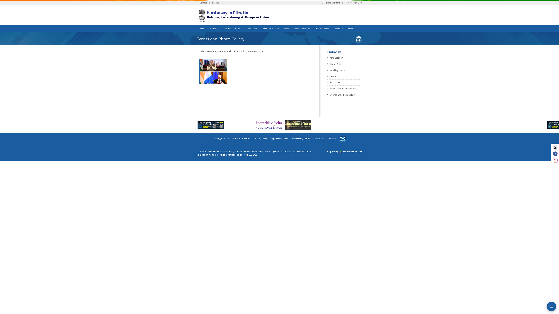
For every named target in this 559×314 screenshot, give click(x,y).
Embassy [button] (213, 28)
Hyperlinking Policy (279, 138)
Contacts (334, 76)
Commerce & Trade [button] (270, 28)
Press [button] (286, 28)
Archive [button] (351, 28)
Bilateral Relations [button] (302, 28)
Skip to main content (331, 2)
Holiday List (336, 82)
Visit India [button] (226, 28)
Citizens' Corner (322, 28)
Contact (203, 2)
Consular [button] (239, 28)
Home (201, 28)
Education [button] (252, 28)
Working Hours (337, 70)
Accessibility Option (301, 138)
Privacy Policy (260, 138)
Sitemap (216, 2)
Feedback (331, 138)
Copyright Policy (221, 138)
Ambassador (336, 57)
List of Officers (337, 64)
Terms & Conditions (241, 138)
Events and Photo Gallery (342, 94)
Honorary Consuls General (343, 88)
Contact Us (338, 28)
